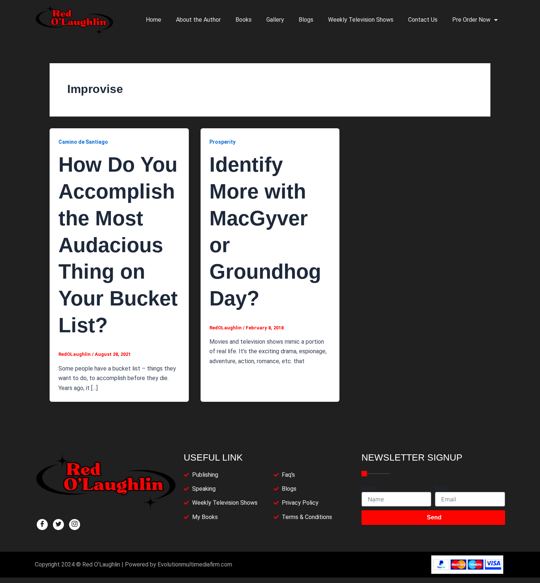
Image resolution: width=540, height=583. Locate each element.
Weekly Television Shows (360, 19)
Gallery (275, 19)
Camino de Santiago (83, 142)
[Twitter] (58, 524)
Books (243, 19)
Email (441, 488)
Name (368, 488)
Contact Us (423, 19)
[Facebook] (42, 524)
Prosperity (222, 142)
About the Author (198, 19)
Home (153, 19)
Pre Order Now (471, 19)
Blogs (306, 19)
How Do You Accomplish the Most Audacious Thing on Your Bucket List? (118, 245)
